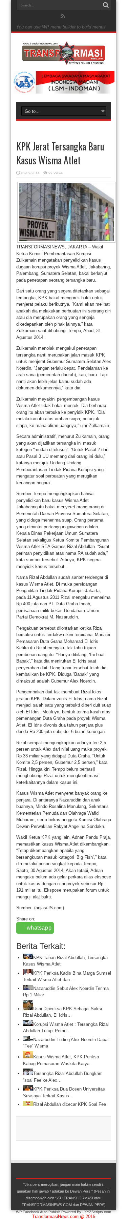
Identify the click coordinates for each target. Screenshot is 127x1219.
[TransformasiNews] (63, 60)
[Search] (106, 5)
